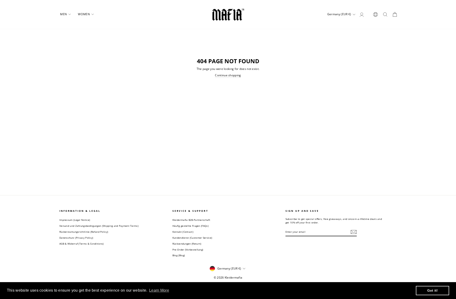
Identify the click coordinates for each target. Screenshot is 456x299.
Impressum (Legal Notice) (74, 220)
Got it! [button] (432, 290)
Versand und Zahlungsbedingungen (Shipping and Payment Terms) (98, 225)
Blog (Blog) (178, 255)
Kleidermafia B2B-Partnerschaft (191, 220)
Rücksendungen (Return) (186, 243)
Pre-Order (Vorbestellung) (187, 249)
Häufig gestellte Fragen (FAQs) (190, 225)
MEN (64, 14)
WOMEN (84, 14)
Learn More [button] (159, 290)
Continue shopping (228, 75)
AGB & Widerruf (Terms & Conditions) (81, 243)
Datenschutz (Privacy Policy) (76, 237)
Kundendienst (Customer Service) (192, 237)
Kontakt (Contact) (182, 231)
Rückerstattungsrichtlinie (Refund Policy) (83, 231)
